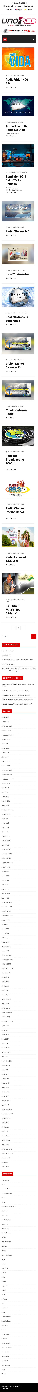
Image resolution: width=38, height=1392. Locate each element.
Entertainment (6, 1242)
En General (5, 1228)
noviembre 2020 (7, 960)
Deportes (5, 1215)
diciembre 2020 (7, 955)
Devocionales (6, 1220)
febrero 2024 (6, 801)
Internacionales (7, 1255)
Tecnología (5, 1352)
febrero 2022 (6, 894)
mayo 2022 (5, 880)
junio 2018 (5, 1074)
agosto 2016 (6, 1118)
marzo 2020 (5, 995)
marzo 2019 (5, 1048)
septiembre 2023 (7, 810)
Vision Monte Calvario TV (15, 365)
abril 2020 (5, 990)
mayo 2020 (5, 986)
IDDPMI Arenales (18, 274)
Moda (3, 1277)
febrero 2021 (6, 946)
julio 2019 (5, 1030)
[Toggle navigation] (5, 39)
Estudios (4, 1246)
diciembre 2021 (7, 902)
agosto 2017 (6, 1092)
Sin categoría (6, 1343)
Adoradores (5, 1180)
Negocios (4, 1286)
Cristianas (5, 1211)
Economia (5, 1224)
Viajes (3, 1369)
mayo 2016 (5, 1127)
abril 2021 (5, 938)
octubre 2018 (6, 1065)
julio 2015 (5, 1162)
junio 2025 (5, 748)
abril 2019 (5, 1043)
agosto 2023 (6, 814)
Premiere (4, 1308)
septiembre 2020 (7, 968)
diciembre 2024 (7, 770)
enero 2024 (5, 805)
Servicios (4, 1339)
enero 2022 (5, 898)
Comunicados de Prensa (9, 1206)
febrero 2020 (6, 999)
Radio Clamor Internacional (15, 510)
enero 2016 (5, 1145)
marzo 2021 (5, 942)
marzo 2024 (5, 797)
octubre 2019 (6, 1017)
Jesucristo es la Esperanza (17, 318)
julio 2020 (5, 977)
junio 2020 (5, 982)
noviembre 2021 (7, 907)
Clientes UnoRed (29, 6)
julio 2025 (5, 744)
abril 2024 (5, 792)
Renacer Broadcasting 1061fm (15, 459)
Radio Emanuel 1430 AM (16, 559)
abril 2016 (5, 1131)
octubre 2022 (6, 858)
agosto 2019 (6, 1026)
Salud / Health (6, 1334)
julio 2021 (5, 924)
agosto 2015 (6, 1158)
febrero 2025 (6, 766)
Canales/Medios (13, 75)
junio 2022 (5, 876)
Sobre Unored (8, 6)
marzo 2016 (5, 1136)
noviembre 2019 (7, 1012)
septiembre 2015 (7, 1153)
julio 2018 (5, 1070)
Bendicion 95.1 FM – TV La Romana (16, 180)
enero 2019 (5, 1057)
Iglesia (4, 1251)
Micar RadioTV (6, 655)
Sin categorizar (7, 1347)
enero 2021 (5, 951)
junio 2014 (5, 1167)
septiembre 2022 (7, 863)
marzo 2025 (5, 761)
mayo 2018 (5, 1079)
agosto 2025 (6, 739)
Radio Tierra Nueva (8, 651)
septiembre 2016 (7, 1114)
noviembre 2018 (7, 1061)
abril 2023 (5, 832)
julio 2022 (5, 871)
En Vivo (22, 270)
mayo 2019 (5, 1039)
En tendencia (6, 1233)
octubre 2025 (6, 731)
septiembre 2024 (7, 779)
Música (4, 1281)
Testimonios (6, 1365)
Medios (4, 1273)
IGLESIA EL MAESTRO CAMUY (13, 609)
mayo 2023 (5, 827)
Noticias (4, 1299)
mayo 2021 (5, 933)
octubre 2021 (6, 911)
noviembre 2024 (7, 775)
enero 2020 (5, 1004)
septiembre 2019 (7, 1021)
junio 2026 (5, 717)
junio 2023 (5, 823)
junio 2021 (5, 929)
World (3, 1374)
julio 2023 (5, 819)
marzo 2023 (5, 836)
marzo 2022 (5, 889)
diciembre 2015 (7, 1149)
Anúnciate (18, 6)
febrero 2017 (6, 1101)
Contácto (9, 10)
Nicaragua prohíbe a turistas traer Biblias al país (17, 660)
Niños (3, 1295)
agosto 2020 (6, 973)
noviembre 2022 (7, 854)
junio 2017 (5, 1096)
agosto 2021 (6, 920)
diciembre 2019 (7, 1008)
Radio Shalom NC (17, 231)
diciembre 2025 (7, 726)
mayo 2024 (5, 788)
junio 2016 (5, 1123)
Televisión (23, 172)
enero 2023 (5, 845)
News (3, 1290)
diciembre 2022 (7, 849)
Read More (10, 87)
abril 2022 (5, 885)
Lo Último (5, 1268)
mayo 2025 (5, 753)
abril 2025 (5, 757)
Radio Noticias (6, 1317)
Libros (3, 1264)
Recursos (5, 1325)
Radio (22, 75)
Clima (3, 1202)
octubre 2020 (6, 964)
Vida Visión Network (8, 664)
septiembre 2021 (7, 916)
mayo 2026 (5, 722)
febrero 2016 (6, 1140)
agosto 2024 (6, 783)
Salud (3, 1330)
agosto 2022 (6, 867)
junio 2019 (5, 1035)
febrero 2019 (6, 1052)
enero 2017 (5, 1105)
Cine (3, 1198)
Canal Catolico (6, 1189)
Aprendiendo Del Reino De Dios (17, 128)
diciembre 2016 (7, 1109)
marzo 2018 (5, 1083)
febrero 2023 (6, 841)
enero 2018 (5, 1087)
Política (4, 1303)
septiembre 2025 (7, 735)
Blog (3, 1184)
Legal (3, 1259)
